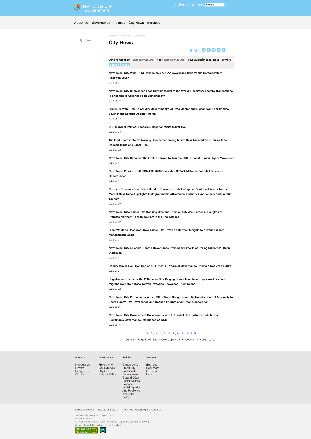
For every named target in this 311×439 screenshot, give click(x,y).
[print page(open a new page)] (204, 50)
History (79, 367)
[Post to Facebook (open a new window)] (209, 50)
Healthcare (152, 367)
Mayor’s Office (107, 374)
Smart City (128, 367)
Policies (127, 357)
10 (187, 333)
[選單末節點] (155, 18)
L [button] (199, 50)
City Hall (104, 371)
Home (114, 35)
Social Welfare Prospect (131, 382)
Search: (200, 4)
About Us (80, 357)
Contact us (154, 409)
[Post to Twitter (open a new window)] (224, 50)
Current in (131, 339)
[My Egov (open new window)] (102, 430)
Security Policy (108, 409)
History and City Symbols (107, 366)
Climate (79, 374)
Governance (106, 357)
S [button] (191, 50)
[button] (225, 4)
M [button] (195, 50)
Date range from (119, 59)
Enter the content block (11, 1)
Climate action (131, 364)
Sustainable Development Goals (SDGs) (130, 374)
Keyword (196, 59)
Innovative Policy (128, 395)
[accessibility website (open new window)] (86, 430)
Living (149, 374)
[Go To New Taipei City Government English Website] (99, 8)
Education (152, 371)
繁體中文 (184, 4)
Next (192, 333)
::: (175, 4)
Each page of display (164, 339)
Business (151, 364)
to (160, 59)
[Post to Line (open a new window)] (214, 50)
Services (151, 357)
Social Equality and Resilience (131, 389)
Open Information (133, 409)
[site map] (193, 4)
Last (195, 333)
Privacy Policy (84, 409)
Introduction (82, 364)
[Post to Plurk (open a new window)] (219, 50)
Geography (82, 371)
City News (84, 40)
